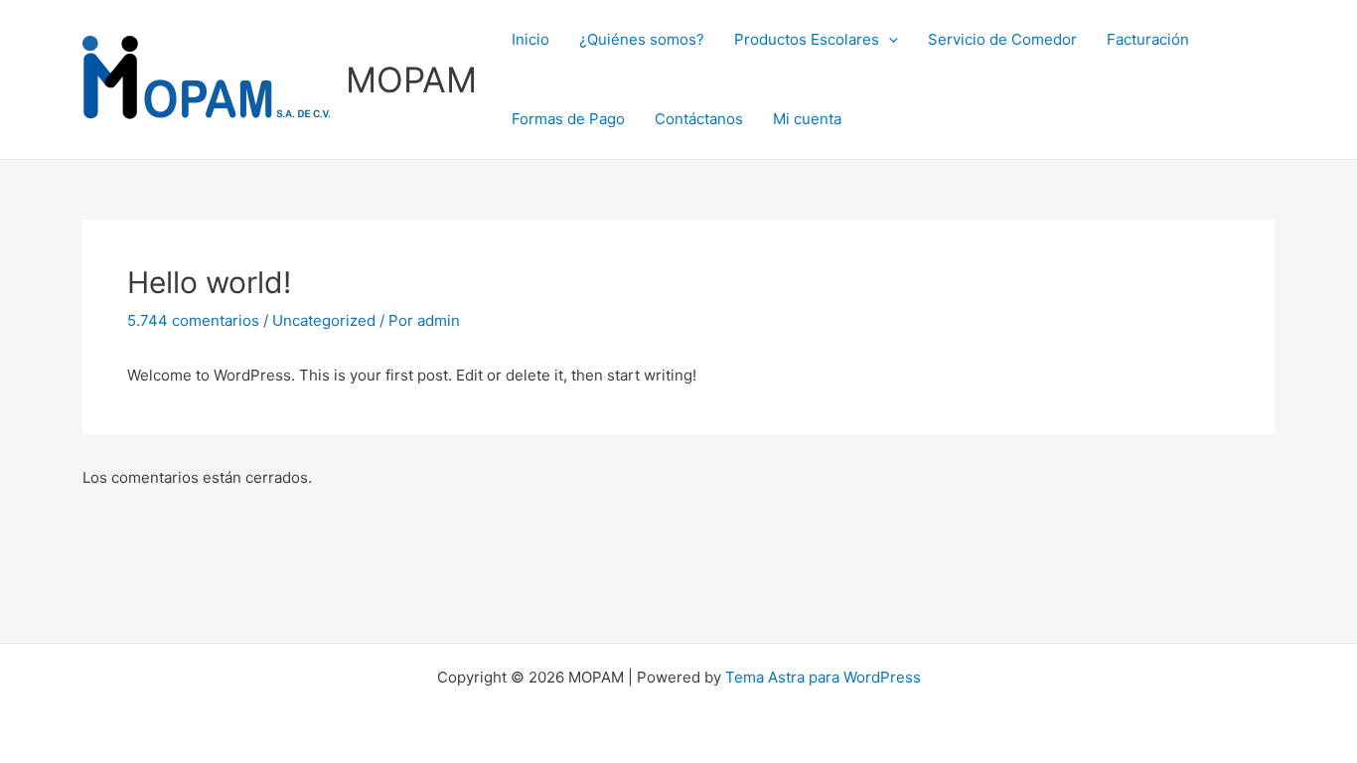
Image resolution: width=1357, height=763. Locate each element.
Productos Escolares (806, 39)
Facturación (1148, 39)
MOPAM (411, 79)
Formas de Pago (568, 118)
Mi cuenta (807, 118)
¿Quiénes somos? (641, 39)
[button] (888, 39)
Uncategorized (324, 320)
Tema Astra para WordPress (823, 677)
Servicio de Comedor (1002, 39)
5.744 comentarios (193, 320)
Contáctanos (699, 118)
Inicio (530, 39)
